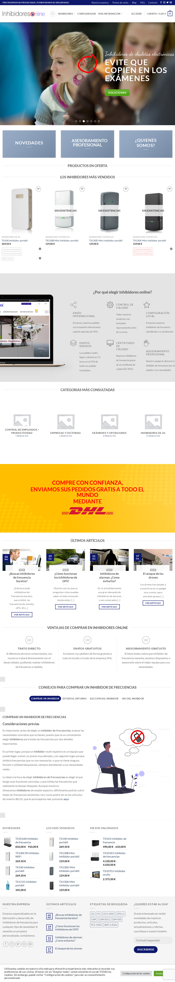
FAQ (142, 2)
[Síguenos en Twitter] (167, 2)
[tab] (45, 698)
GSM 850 (104, 919)
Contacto (152, 2)
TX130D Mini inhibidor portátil (106, 240)
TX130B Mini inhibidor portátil (61, 240)
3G (92, 913)
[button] (136, 14)
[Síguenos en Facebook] (161, 2)
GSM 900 (116, 919)
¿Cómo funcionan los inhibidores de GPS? (65, 577)
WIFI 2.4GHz (110, 925)
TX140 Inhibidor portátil (15, 240)
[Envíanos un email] (171, 2)
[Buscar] (53, 13)
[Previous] (8, 73)
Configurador (86, 13)
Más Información (109, 13)
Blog (134, 2)
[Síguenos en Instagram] (164, 2)
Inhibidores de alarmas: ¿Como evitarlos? (109, 577)
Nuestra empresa (100, 2)
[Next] (167, 73)
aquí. (66, 799)
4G (98, 913)
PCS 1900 (96, 925)
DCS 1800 (108, 913)
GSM (93, 919)
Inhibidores (65, 13)
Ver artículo (22, 615)
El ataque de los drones (153, 575)
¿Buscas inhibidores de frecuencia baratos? (22, 577)
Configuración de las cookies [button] (136, 973)
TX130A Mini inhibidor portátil (149, 240)
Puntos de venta (120, 2)
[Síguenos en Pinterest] (30, 944)
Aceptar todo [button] (162, 973)
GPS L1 (120, 913)
